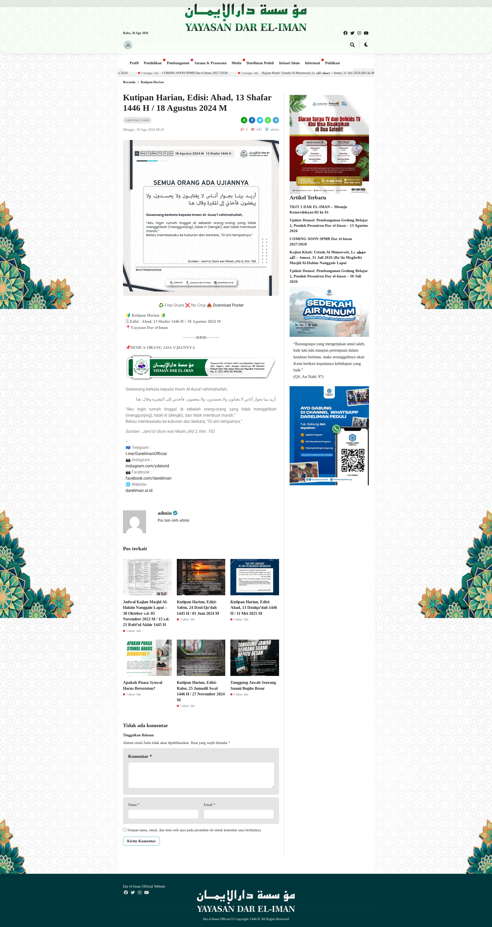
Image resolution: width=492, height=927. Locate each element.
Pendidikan (153, 63)
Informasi (312, 63)
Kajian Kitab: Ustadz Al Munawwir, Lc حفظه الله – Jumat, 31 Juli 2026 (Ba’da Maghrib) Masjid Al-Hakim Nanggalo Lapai (251, 73)
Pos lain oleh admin (173, 520)
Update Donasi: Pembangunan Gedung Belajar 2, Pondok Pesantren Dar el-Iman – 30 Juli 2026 (329, 276)
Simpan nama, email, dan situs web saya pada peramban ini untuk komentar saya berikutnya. (194, 830)
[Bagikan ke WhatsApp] (268, 120)
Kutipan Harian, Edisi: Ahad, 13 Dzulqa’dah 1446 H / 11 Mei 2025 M (253, 608)
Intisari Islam (289, 63)
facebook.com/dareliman (148, 478)
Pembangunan (178, 63)
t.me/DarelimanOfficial (146, 453)
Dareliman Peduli (260, 63)
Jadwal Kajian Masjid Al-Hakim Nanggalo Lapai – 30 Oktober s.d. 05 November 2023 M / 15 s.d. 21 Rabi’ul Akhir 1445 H (146, 613)
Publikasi (332, 63)
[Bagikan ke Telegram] (275, 120)
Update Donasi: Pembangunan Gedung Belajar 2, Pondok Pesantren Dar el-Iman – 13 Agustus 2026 (329, 225)
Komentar (140, 756)
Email (209, 805)
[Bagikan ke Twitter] (260, 120)
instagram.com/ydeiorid (147, 465)
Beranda (129, 82)
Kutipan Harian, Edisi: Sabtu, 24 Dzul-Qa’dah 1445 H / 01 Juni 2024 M (198, 608)
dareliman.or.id (139, 490)
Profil (134, 63)
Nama (133, 805)
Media (236, 63)
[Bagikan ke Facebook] (252, 120)
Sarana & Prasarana (210, 63)
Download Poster (228, 305)
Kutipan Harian (152, 82)
